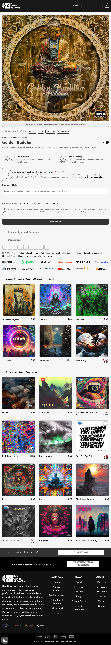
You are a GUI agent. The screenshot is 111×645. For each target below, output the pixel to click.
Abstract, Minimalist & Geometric (88, 253)
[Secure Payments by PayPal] (6, 625)
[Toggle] (5, 233)
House (20, 256)
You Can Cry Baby (85, 456)
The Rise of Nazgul (85, 499)
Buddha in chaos (10, 456)
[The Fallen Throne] (18, 521)
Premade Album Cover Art (32, 253)
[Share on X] (15, 247)
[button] (74, 5)
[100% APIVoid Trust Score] (29, 625)
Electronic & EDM (9, 256)
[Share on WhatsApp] (4, 247)
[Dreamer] (18, 393)
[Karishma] (55, 521)
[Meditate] (55, 480)
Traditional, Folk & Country (62, 253)
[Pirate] (18, 480)
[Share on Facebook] (10, 247)
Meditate (43, 499)
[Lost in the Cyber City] (92, 521)
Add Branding (76, 157)
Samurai (43, 320)
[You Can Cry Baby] (92, 437)
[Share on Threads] (20, 247)
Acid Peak (44, 413)
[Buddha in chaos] (18, 437)
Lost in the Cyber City (86, 541)
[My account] (91, 6)
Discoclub (7, 361)
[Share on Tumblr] (41, 247)
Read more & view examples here (90, 177)
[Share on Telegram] (46, 247)
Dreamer (6, 413)
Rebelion (80, 320)
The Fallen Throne (10, 541)
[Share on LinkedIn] (36, 247)
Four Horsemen (46, 456)
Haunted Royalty (11, 320)
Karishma (43, 541)
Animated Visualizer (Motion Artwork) (33, 172)
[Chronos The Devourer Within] (92, 393)
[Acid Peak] (55, 393)
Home (4, 137)
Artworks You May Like (21, 372)
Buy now (55, 222)
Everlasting (81, 361)
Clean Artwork (21, 157)
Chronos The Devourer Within (86, 414)
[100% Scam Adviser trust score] (17, 625)
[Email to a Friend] (25, 247)
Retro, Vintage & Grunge (35, 256)
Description (14, 240)
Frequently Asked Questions (24, 232)
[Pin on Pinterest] (30, 247)
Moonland (44, 361)
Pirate (5, 499)
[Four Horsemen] (55, 437)
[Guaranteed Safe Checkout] (40, 625)
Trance (49, 256)
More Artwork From (31, 279)
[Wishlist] (99, 6)
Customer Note (9, 185)
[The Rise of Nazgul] (92, 480)
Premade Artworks (19, 137)
